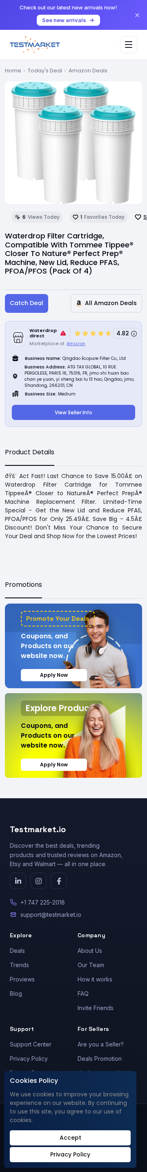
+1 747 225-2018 (42, 902)
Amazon (76, 343)
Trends (19, 964)
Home (13, 70)
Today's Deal (45, 70)
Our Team (91, 964)
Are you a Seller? (101, 1044)
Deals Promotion (100, 1058)
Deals (17, 950)
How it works (95, 979)
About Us (90, 950)
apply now (54, 674)
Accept (70, 1138)
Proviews (22, 979)
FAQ (83, 993)
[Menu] (128, 44)
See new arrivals (64, 20)
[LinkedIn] (18, 881)
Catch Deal (26, 303)
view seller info (73, 412)
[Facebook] (59, 881)
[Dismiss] (137, 15)
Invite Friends (96, 1007)
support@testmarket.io (50, 914)
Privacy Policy (29, 1058)
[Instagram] (38, 881)
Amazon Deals (88, 70)
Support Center (30, 1044)
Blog (16, 993)
